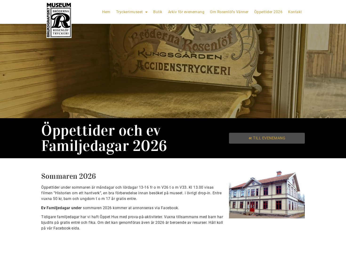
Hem (106, 12)
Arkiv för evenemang (186, 12)
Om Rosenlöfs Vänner (229, 12)
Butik (157, 12)
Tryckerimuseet (129, 12)
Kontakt (295, 12)
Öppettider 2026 (268, 12)
